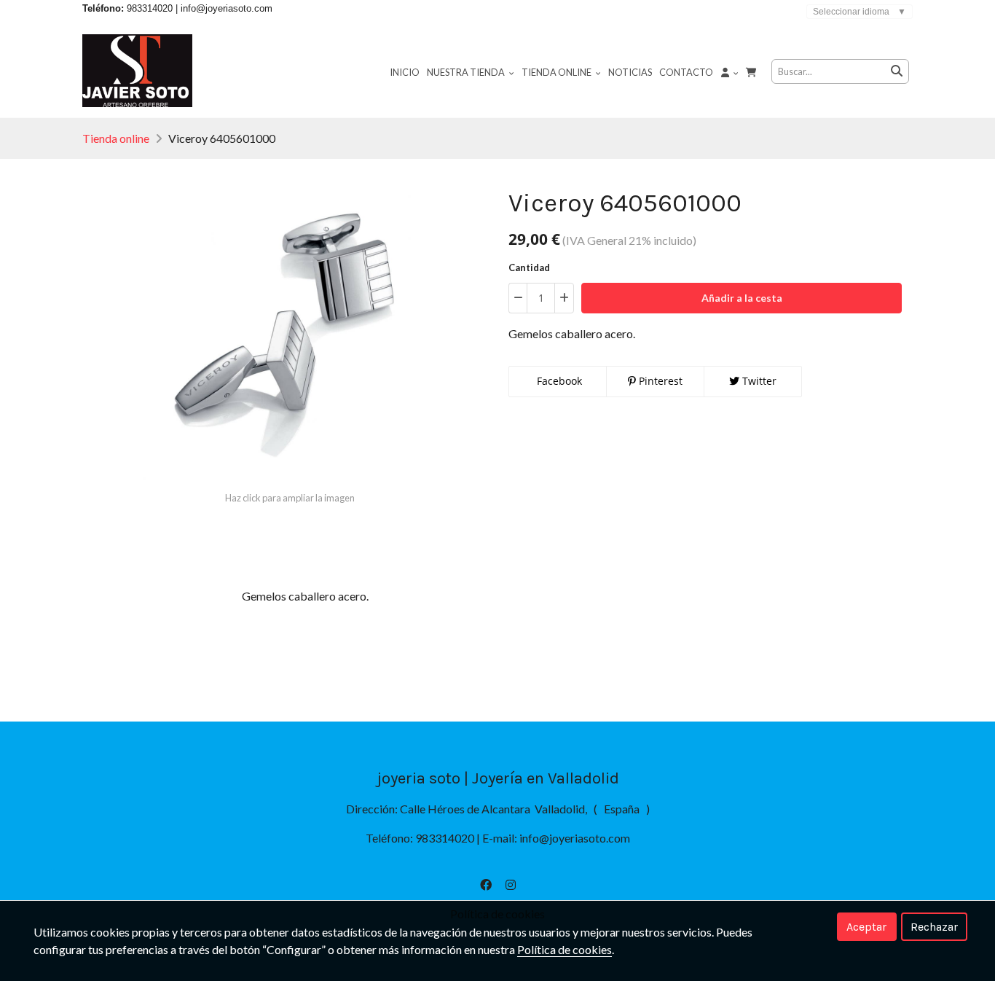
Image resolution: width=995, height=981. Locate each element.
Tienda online (115, 138)
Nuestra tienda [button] (466, 72)
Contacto (686, 72)
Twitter (757, 381)
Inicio (405, 72)
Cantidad (529, 267)
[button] (729, 71)
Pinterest (659, 381)
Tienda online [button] (557, 72)
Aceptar (866, 927)
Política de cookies (564, 949)
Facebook (558, 381)
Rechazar (934, 927)
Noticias (630, 72)
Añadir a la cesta (741, 298)
